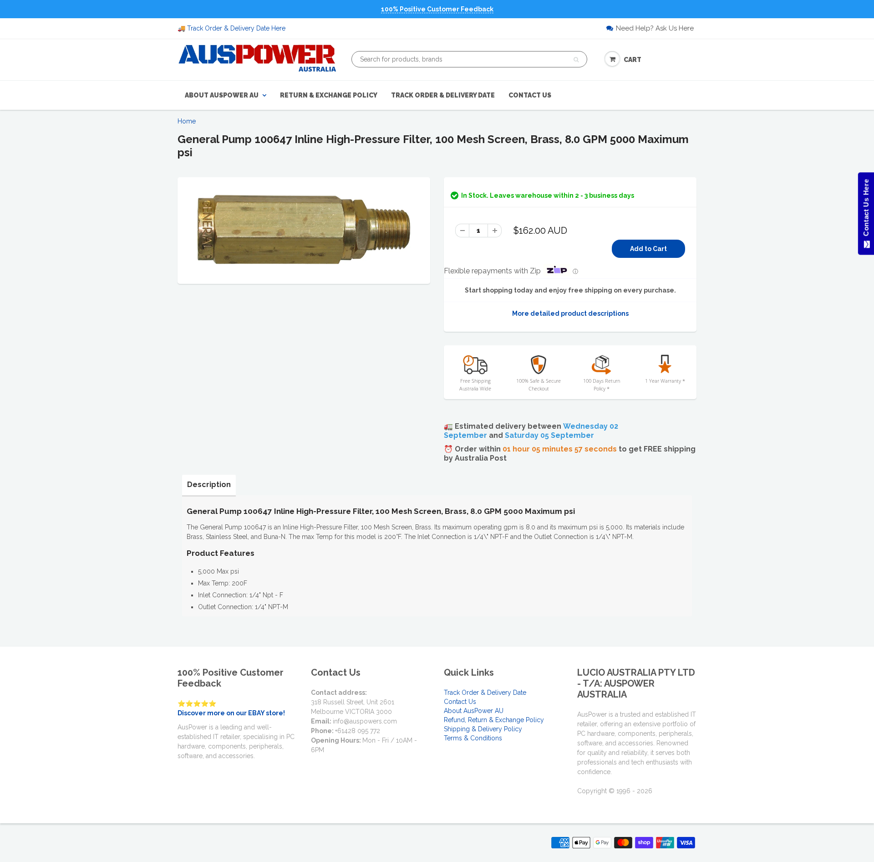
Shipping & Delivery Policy (483, 729)
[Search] (576, 59)
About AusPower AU (222, 95)
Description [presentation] (209, 484)
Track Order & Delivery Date (443, 95)
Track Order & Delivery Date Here (236, 28)
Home (187, 121)
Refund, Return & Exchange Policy (494, 719)
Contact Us (529, 95)
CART (632, 59)
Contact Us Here (865, 210)
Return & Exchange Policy (328, 95)
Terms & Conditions (473, 738)
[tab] (209, 484)
